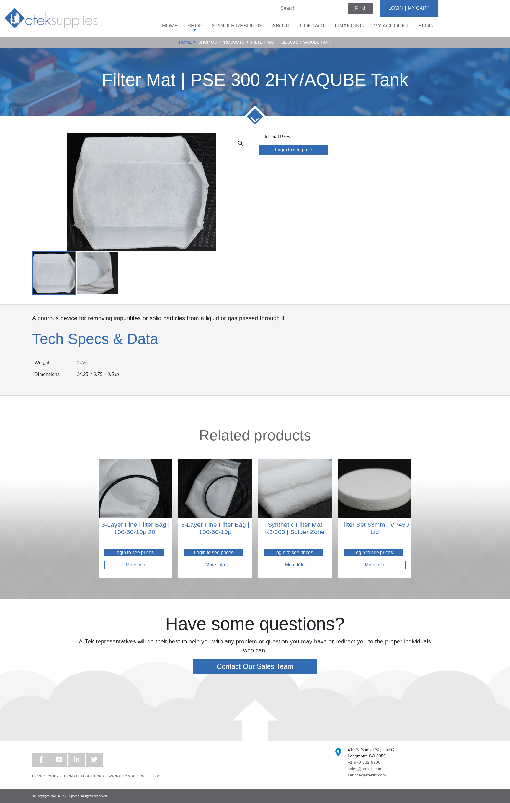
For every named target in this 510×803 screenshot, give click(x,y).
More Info (135, 564)
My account (391, 26)
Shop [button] (194, 26)
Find (360, 8)
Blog (425, 26)
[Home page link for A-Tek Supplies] (51, 18)
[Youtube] (58, 760)
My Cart (418, 8)
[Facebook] (41, 760)
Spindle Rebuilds (237, 26)
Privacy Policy (45, 776)
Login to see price (293, 149)
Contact (312, 26)
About (281, 26)
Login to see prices (134, 552)
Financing (349, 26)
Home (170, 26)
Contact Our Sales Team (255, 666)
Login (395, 8)
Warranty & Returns (127, 776)
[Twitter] (94, 760)
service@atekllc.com (367, 775)
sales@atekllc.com (365, 768)
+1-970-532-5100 (364, 762)
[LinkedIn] (76, 760)
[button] (240, 143)
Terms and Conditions (83, 776)
